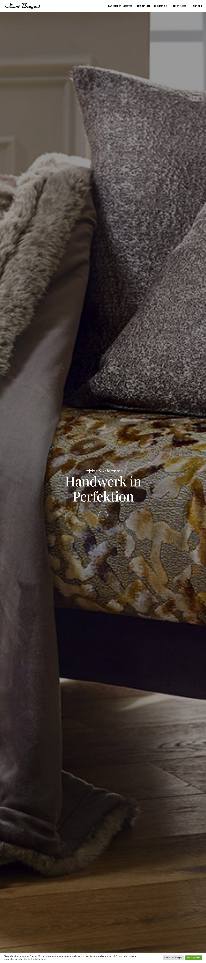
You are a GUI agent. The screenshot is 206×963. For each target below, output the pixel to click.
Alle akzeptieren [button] (193, 957)
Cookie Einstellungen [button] (173, 957)
